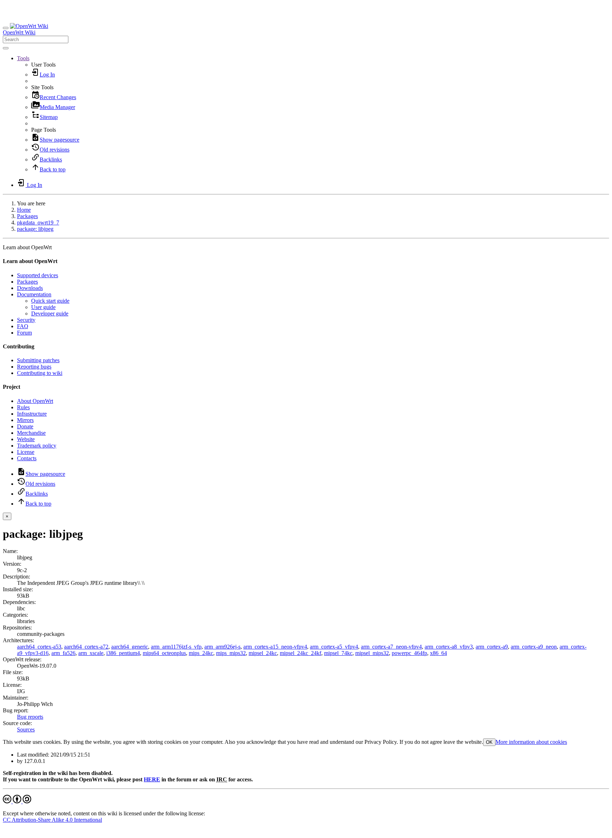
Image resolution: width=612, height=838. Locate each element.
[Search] (5, 48)
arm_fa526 (63, 653)
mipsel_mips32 (372, 653)
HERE (152, 779)
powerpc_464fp (409, 653)
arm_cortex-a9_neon (534, 647)
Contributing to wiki (39, 373)
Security (26, 320)
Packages (27, 216)
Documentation (34, 294)
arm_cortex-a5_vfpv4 (334, 647)
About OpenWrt (35, 401)
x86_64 (438, 653)
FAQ (22, 326)
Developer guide (49, 313)
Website (26, 439)
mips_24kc (201, 653)
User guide (43, 307)
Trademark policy (36, 446)
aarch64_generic (129, 647)
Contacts (26, 458)
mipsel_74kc (338, 653)
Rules (23, 407)
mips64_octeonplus (164, 653)
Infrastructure (32, 414)
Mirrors (25, 420)
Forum (24, 333)
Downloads (30, 288)
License (25, 452)
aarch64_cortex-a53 (39, 647)
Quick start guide (50, 301)
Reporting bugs (34, 367)
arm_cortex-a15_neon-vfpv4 (275, 647)
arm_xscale (90, 653)
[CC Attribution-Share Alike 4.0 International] (17, 801)
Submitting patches (38, 360)
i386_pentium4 (123, 653)
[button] (23, 58)
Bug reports (30, 717)
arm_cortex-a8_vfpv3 (449, 647)
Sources (26, 729)
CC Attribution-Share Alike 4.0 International (52, 820)
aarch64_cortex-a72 (86, 647)
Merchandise (31, 433)
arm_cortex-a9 (492, 647)
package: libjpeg (35, 229)
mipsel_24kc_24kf (300, 653)
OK (489, 742)
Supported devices (37, 275)
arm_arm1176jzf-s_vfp (176, 647)
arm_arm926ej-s (222, 647)
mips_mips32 (231, 653)
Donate (25, 426)
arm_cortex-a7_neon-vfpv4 (391, 647)
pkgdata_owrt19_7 (38, 223)
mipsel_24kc (263, 653)
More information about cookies (531, 742)
